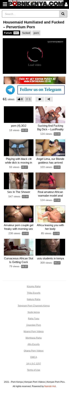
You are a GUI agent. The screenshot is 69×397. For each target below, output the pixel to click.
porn (36, 32)
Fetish (11, 32)
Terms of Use (33, 370)
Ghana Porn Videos (33, 350)
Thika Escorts (33, 293)
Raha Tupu (33, 318)
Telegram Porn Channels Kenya (34, 305)
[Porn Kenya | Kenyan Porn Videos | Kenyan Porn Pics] (36, 3)
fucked (26, 32)
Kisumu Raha (33, 286)
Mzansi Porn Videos (34, 331)
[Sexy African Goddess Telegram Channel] (34, 89)
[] (63, 14)
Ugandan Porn (33, 325)
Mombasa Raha (34, 338)
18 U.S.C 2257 (33, 363)
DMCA (33, 357)
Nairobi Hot (50, 386)
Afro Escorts (34, 344)
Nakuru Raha (33, 299)
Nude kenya (34, 312)
